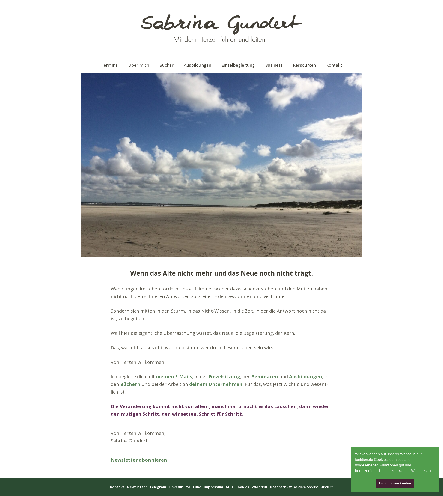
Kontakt (334, 65)
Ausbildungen (197, 65)
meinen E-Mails (174, 376)
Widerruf (259, 486)
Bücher (166, 65)
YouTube (193, 486)
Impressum (213, 486)
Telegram (158, 486)
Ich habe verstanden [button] (395, 483)
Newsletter (137, 486)
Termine (109, 65)
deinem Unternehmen (215, 384)
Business (274, 65)
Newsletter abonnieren (139, 460)
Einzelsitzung (224, 376)
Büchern (130, 384)
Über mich (138, 65)
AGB (229, 486)
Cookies (242, 486)
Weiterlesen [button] (421, 471)
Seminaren (265, 376)
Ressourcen (304, 65)
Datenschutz (281, 486)
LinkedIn (176, 486)
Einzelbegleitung (238, 65)
